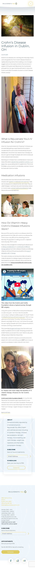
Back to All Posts (5, 412)
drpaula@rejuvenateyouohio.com (10, 505)
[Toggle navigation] (30, 3)
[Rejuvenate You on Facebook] (11, 560)
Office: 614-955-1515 (6, 503)
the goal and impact (15, 328)
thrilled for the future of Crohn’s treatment (13, 317)
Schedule (16, 468)
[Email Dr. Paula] (24, 560)
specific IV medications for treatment (19, 181)
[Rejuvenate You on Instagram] (17, 560)
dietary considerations (9, 247)
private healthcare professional (20, 188)
